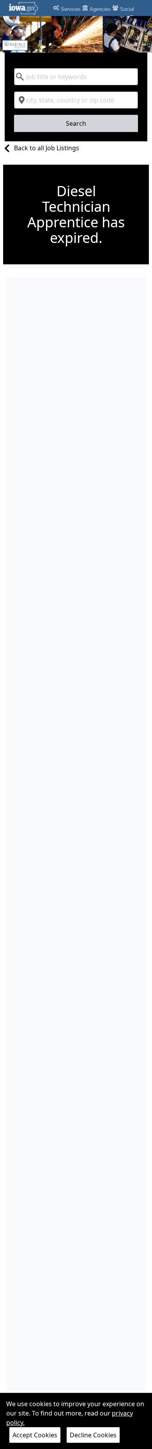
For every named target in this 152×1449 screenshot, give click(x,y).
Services (70, 9)
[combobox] (76, 76)
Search (76, 123)
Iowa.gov (28, 8)
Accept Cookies (34, 1435)
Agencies (99, 9)
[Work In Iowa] (76, 34)
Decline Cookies (93, 1435)
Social (126, 9)
